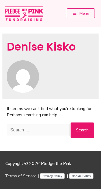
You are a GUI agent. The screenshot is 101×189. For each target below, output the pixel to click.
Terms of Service (21, 176)
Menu (84, 13)
